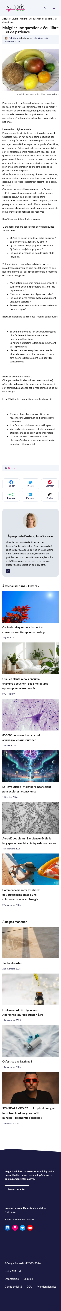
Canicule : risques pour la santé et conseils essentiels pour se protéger (24, 630)
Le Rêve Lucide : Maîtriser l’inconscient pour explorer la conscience (26, 789)
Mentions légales (46, 1286)
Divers (15, 18)
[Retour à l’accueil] (16, 7)
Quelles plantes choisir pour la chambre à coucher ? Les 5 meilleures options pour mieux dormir (25, 683)
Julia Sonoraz (44, 536)
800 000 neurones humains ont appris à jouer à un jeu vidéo (21, 738)
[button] (45, 8)
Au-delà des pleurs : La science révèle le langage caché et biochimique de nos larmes (29, 841)
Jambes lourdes (12, 963)
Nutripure (10, 1211)
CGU (29, 1286)
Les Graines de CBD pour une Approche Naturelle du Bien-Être (22, 1012)
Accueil (6, 18)
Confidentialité (13, 1286)
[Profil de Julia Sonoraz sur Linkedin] (8, 570)
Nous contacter (16, 1189)
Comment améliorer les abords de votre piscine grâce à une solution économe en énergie (21, 894)
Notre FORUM (13, 1271)
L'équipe (28, 1278)
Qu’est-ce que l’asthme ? (17, 1061)
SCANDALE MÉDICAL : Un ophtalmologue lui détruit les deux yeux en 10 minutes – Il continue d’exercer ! (28, 1113)
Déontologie (12, 1278)
